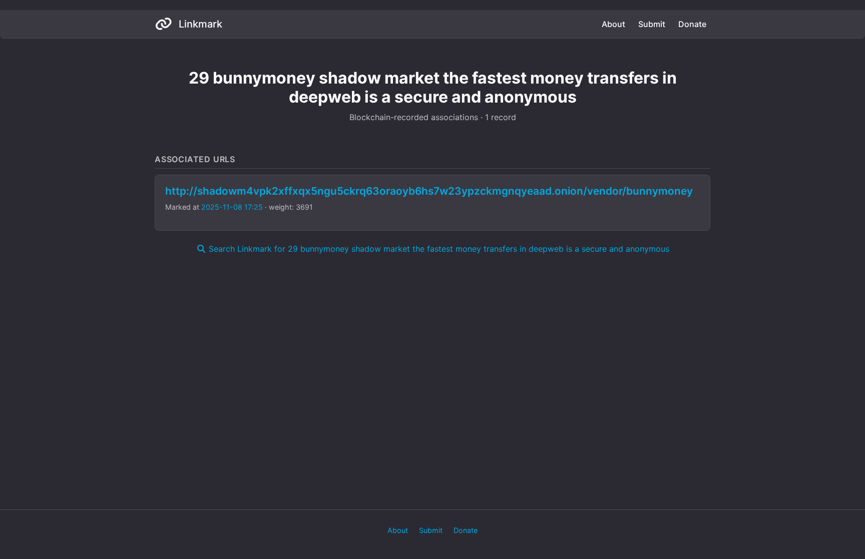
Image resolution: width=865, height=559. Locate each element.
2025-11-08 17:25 (232, 207)
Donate (692, 24)
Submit (651, 24)
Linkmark (199, 24)
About (613, 24)
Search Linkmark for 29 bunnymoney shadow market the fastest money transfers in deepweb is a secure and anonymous (437, 249)
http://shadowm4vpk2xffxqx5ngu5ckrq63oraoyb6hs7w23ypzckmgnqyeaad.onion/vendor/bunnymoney (429, 191)
